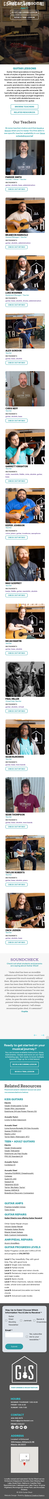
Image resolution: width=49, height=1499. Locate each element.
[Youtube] (21, 1427)
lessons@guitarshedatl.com (22, 1421)
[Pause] (47, 1037)
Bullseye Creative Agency (34, 1495)
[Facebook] (17, 1427)
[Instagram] (12, 1427)
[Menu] (42, 4)
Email (8, 1330)
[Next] (42, 1035)
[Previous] (35, 1035)
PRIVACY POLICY (17, 1424)
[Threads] (25, 1427)
